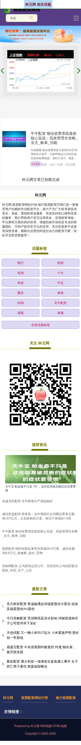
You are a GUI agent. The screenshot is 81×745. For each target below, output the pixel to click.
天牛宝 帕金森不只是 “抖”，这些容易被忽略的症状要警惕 (40, 488)
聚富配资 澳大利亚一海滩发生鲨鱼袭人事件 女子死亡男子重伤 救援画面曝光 (42, 664)
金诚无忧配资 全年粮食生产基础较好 (27, 501)
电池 (20, 272)
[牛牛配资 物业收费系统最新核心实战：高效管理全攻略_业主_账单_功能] (14, 139)
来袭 (60, 312)
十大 (60, 272)
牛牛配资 (36, 163)
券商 (60, 292)
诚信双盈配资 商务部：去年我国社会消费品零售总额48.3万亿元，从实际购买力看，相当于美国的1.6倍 (38, 516)
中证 (60, 282)
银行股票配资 (66, 697)
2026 (20, 302)
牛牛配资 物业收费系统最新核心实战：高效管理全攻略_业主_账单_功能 (54, 137)
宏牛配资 (60, 302)
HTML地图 (60, 726)
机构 (60, 262)
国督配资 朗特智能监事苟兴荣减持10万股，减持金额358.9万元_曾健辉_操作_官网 (38, 550)
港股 (20, 312)
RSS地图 (46, 726)
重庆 (20, 292)
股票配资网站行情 (34, 697)
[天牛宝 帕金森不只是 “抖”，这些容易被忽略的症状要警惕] (40, 469)
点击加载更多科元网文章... (41, 179)
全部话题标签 (40, 325)
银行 (20, 262)
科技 (20, 282)
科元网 (8, 697)
